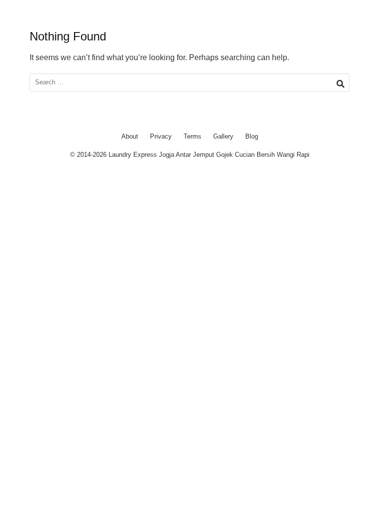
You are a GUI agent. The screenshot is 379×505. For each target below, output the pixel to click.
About (129, 136)
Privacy (161, 136)
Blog (251, 136)
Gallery (223, 136)
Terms (192, 136)
